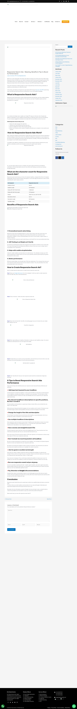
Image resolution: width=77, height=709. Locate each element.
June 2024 (57, 73)
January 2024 (58, 77)
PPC (16, 75)
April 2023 (57, 88)
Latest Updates (58, 134)
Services (33, 21)
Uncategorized (58, 144)
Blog (52, 21)
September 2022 (58, 100)
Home (16, 21)
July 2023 (57, 83)
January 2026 (58, 71)
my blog (57, 136)
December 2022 (58, 94)
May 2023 (57, 86)
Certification (47, 21)
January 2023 (58, 92)
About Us (21, 21)
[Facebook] (59, 1)
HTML (56, 132)
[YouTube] (66, 1)
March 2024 (57, 75)
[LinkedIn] (64, 1)
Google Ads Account (19, 273)
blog (56, 127)
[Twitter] (61, 1)
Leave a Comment (10, 75)
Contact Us (57, 21)
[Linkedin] (62, 157)
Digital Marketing (58, 130)
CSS (56, 128)
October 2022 (58, 98)
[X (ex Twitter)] (59, 157)
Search (56, 44)
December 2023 (58, 79)
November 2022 (58, 96)
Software (39, 21)
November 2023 (58, 81)
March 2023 (57, 90)
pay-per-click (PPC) (40, 89)
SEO (56, 140)
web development (59, 146)
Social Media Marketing (60, 142)
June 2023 (57, 85)
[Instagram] (68, 1)
